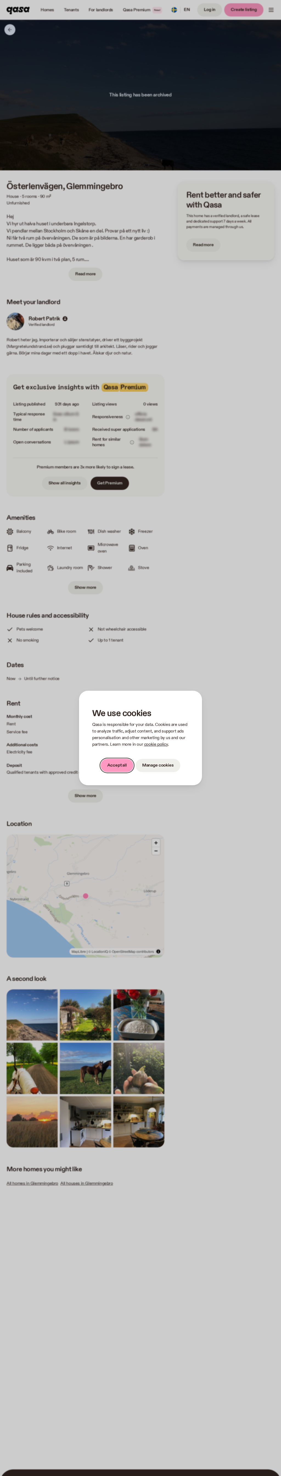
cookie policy (156, 744)
